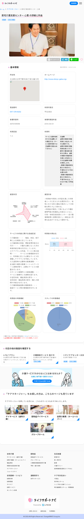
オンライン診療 (12, 490)
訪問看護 (10, 481)
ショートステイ (12, 471)
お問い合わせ (33, 511)
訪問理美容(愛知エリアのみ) (63, 468)
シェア (75, 59)
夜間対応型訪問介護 (13, 466)
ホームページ (55, 59)
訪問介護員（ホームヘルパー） (17, 460)
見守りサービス (35, 478)
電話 (66, 59)
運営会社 (43, 511)
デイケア (10, 484)
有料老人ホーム (59, 481)
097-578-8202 (15, 112)
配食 (55, 463)
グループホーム (35, 460)
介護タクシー (58, 466)
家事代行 (57, 457)
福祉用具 (10, 463)
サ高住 (56, 478)
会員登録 (73, 3)
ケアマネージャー (12, 468)
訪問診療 (10, 478)
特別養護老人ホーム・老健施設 (64, 487)
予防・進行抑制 (35, 466)
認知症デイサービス (37, 457)
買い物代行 (57, 460)
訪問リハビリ (11, 487)
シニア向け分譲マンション (62, 484)
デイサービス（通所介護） (15, 457)
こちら (25, 336)
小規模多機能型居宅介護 (38, 463)
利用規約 (52, 511)
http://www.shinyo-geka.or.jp (56, 79)
